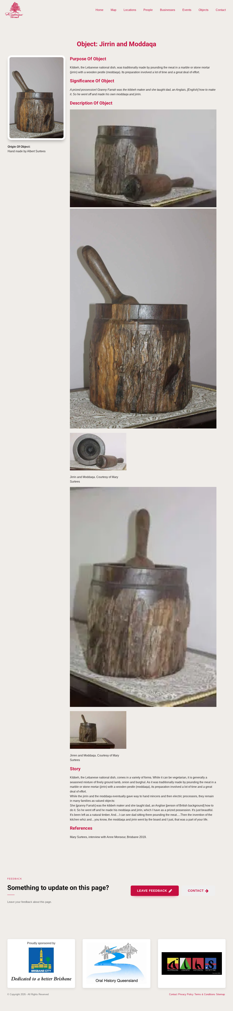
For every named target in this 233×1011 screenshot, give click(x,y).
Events (186, 9)
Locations (130, 9)
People (148, 9)
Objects (203, 9)
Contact (221, 9)
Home (99, 9)
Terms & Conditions (204, 994)
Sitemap (220, 994)
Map (113, 9)
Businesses (167, 9)
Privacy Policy (185, 994)
